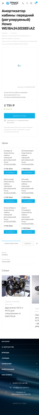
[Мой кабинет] (31, 3)
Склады (5, 358)
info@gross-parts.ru (21, 387)
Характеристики (11, 243)
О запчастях (8, 347)
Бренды (5, 352)
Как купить (7, 375)
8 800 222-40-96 (20, 383)
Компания (6, 364)
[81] (19, 65)
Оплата (28, 243)
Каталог (6, 341)
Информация (8, 369)
